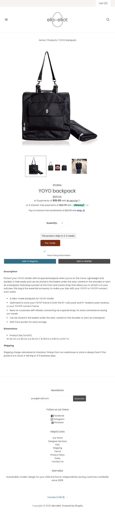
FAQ (57, 444)
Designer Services (57, 441)
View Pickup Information (59, 255)
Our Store (58, 437)
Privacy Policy (57, 454)
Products (52, 40)
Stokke (57, 185)
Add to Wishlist (84, 261)
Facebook (58, 415)
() (103, 3)
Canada (56, 497)
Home (42, 40)
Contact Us (57, 461)
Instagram (58, 419)
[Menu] (6, 19)
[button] (57, 200)
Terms (57, 451)
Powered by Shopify (72, 505)
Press (57, 458)
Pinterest (59, 422)
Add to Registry (30, 261)
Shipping (57, 447)
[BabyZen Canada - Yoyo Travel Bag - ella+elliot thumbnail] (35, 166)
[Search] (108, 19)
